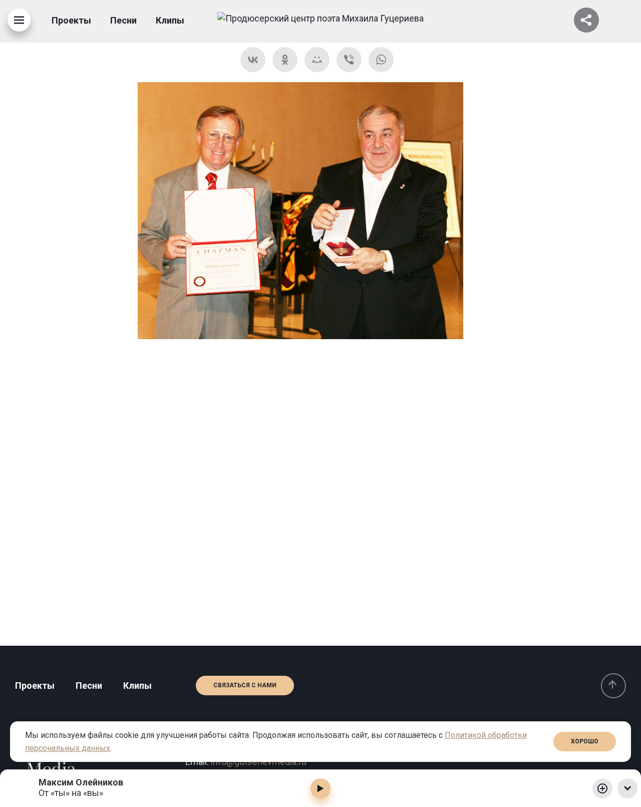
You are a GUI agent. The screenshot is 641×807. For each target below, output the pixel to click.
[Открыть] (586, 20)
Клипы (170, 20)
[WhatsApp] (381, 59)
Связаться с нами (244, 685)
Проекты (71, 20)
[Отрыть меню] (19, 20)
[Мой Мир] (317, 59)
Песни (123, 20)
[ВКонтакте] (252, 59)
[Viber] (349, 59)
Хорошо (584, 741)
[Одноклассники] (284, 59)
